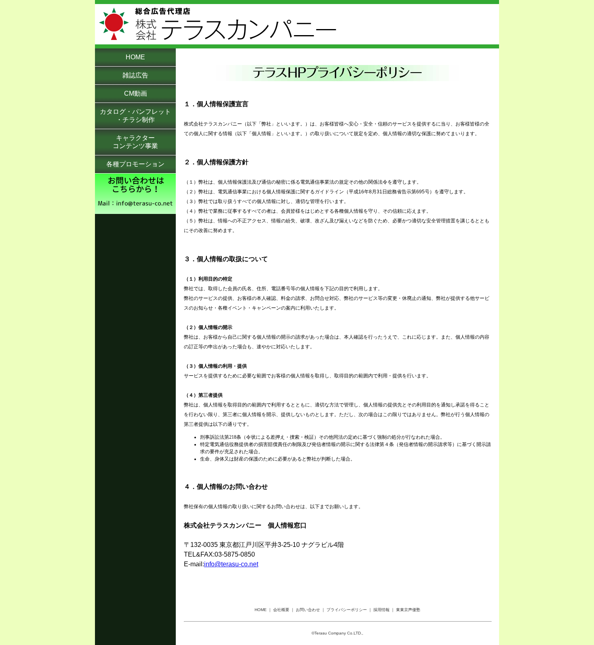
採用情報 (381, 609)
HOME (261, 609)
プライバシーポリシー (346, 609)
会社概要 (281, 609)
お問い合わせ (308, 609)
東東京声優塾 (408, 609)
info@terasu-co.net (231, 564)
